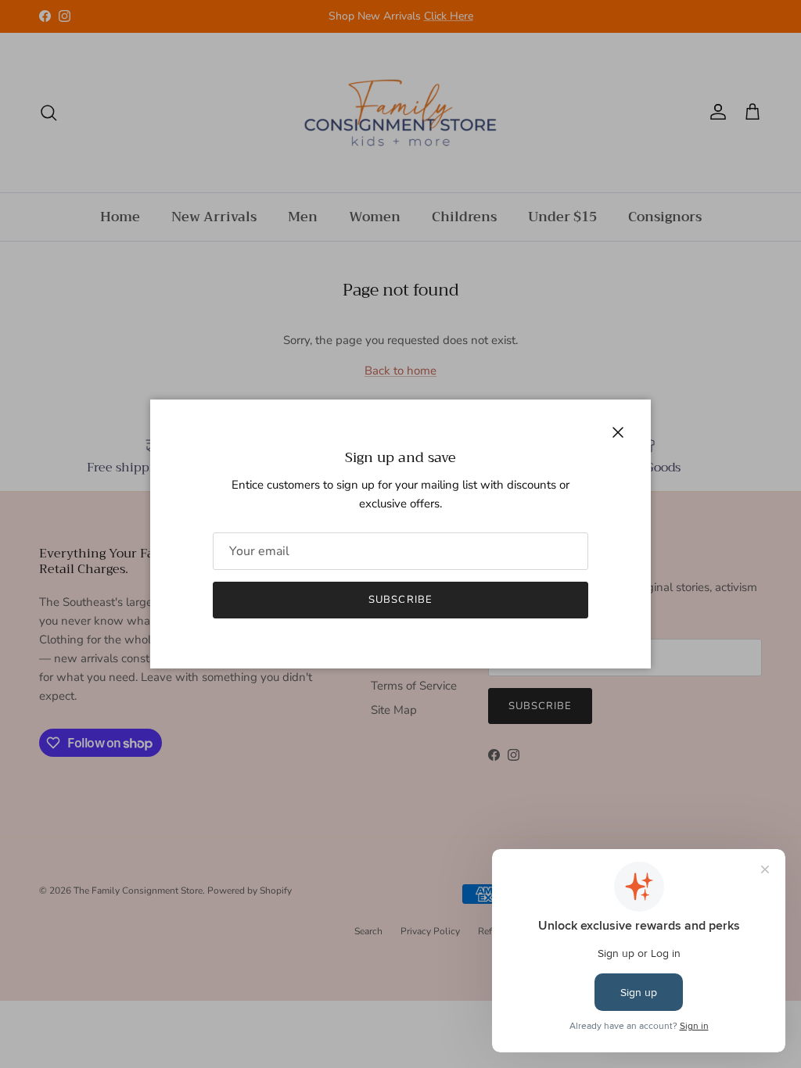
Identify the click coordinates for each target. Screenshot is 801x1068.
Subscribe (400, 600)
